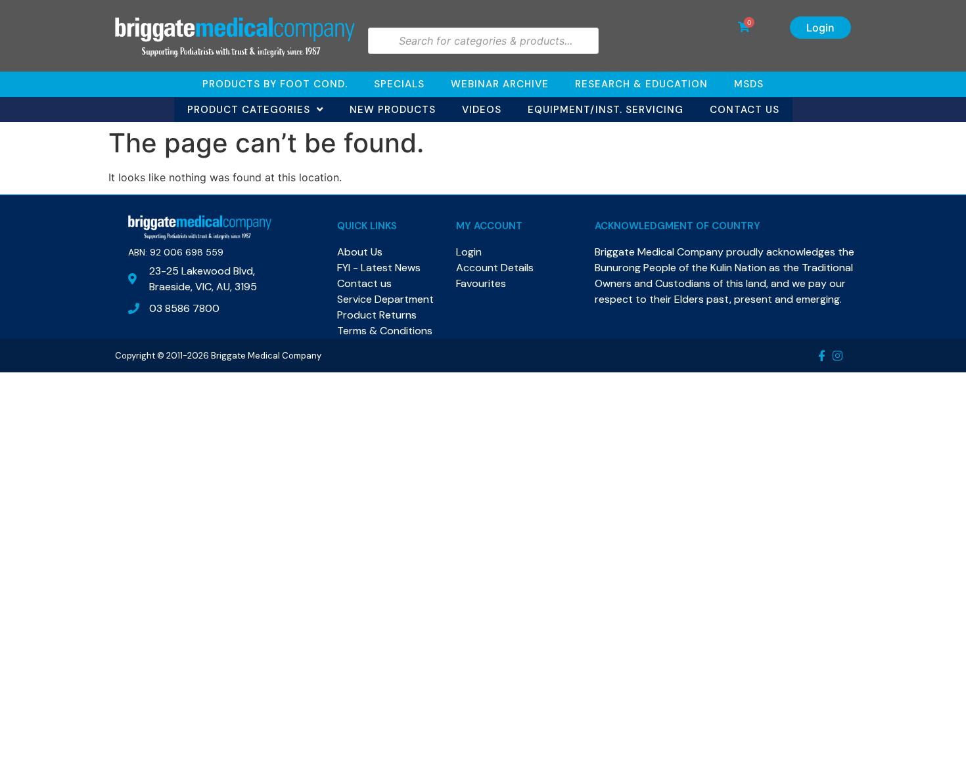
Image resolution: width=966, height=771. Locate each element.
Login (820, 27)
